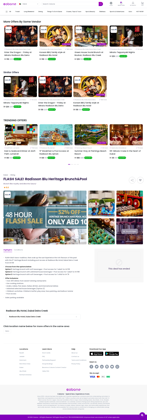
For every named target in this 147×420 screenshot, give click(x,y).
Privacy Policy (75, 364)
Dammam (22, 360)
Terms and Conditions (78, 360)
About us (74, 353)
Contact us (75, 356)
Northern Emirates (25, 375)
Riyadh (21, 353)
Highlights (7, 250)
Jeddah (21, 356)
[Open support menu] (142, 415)
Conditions (18, 250)
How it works (46, 353)
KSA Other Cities (24, 364)
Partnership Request (49, 360)
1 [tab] (69, 164)
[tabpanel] (21, 44)
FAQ (43, 356)
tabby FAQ (45, 371)
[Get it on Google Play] (112, 353)
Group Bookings (47, 364)
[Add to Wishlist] (140, 180)
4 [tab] (78, 164)
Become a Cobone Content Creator (54, 367)
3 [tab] (75, 164)
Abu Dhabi (22, 371)
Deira (7, 331)
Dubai (5, 175)
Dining (12, 175)
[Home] (9, 4)
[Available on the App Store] (96, 353)
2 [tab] (72, 164)
